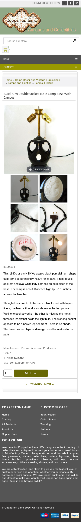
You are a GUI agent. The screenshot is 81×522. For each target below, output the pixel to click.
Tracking (45, 424)
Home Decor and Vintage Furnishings (37, 79)
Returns (45, 429)
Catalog (6, 419)
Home (6, 59)
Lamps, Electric (44, 82)
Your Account (48, 414)
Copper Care (9, 434)
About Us (7, 429)
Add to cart (30, 373)
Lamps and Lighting (19, 82)
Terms (44, 434)
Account (9, 66)
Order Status (48, 419)
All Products (9, 424)
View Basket (18, 49)
